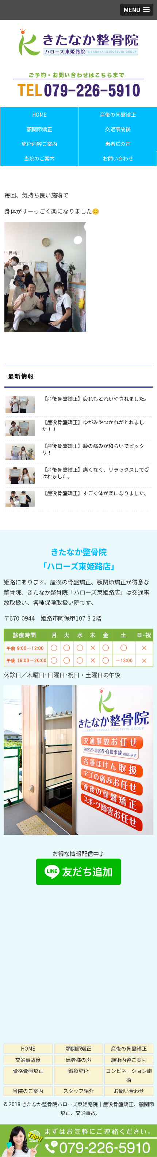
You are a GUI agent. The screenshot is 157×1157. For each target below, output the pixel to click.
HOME (28, 1048)
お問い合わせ (129, 1090)
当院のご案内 (28, 1090)
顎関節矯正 (78, 1048)
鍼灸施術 (78, 1070)
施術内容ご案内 (129, 1059)
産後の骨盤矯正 (129, 1048)
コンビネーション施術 (129, 1075)
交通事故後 (28, 1059)
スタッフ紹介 (78, 1090)
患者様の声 (78, 1059)
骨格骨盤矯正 (28, 1070)
